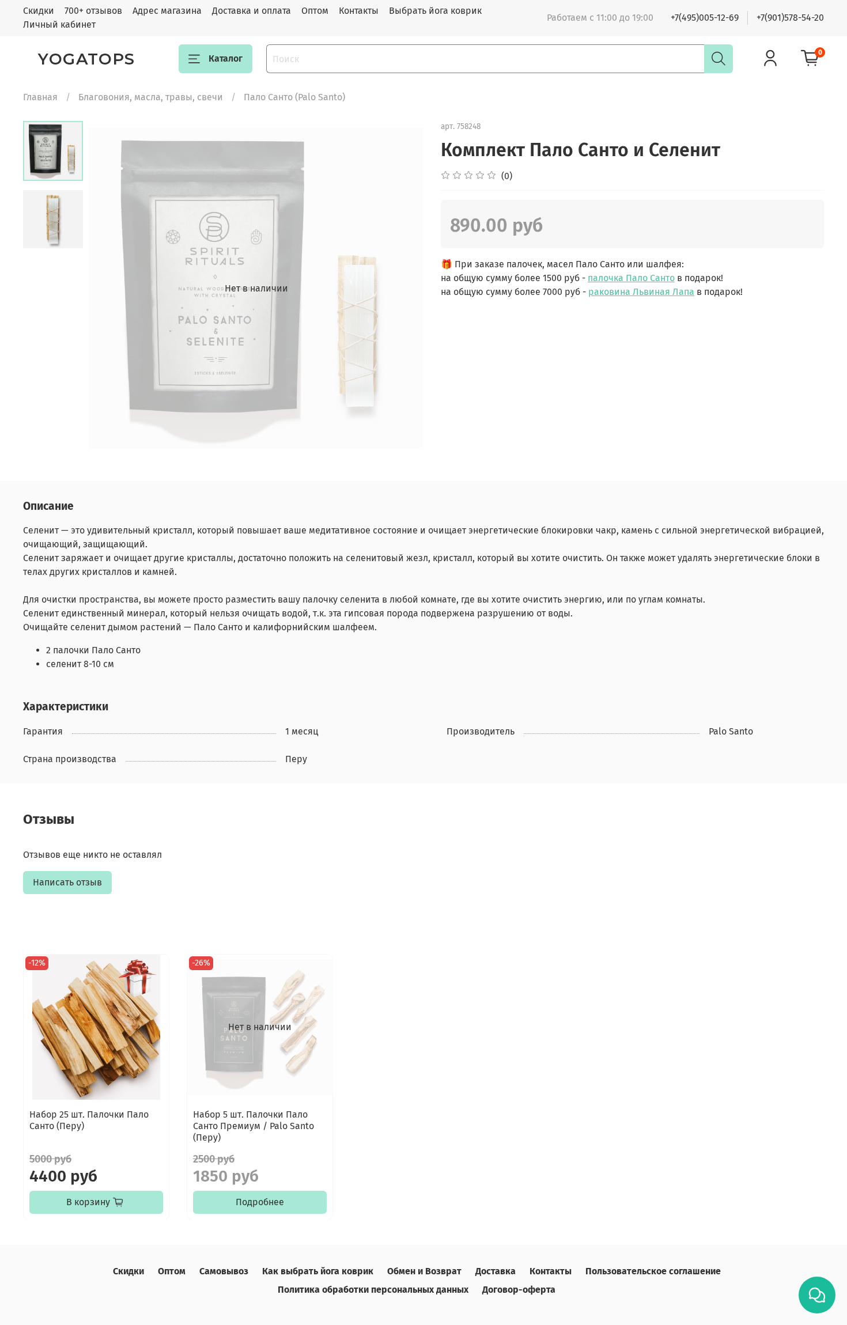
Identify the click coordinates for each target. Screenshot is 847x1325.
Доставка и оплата (251, 10)
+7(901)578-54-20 (790, 17)
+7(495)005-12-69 (705, 17)
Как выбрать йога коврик (317, 1271)
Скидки (38, 10)
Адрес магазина (167, 10)
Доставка (495, 1271)
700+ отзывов (93, 10)
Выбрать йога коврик (435, 10)
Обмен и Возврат (424, 1271)
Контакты (359, 10)
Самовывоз (223, 1271)
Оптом (314, 10)
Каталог (226, 58)
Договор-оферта (518, 1289)
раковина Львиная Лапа (641, 291)
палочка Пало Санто (631, 277)
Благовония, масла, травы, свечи (150, 97)
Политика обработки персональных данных (373, 1289)
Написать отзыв (67, 882)
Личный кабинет (59, 24)
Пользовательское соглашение (653, 1271)
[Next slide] (400, 288)
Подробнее (260, 1201)
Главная (40, 97)
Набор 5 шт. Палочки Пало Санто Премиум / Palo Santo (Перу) (253, 1126)
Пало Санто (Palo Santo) (294, 97)
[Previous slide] (112, 288)
